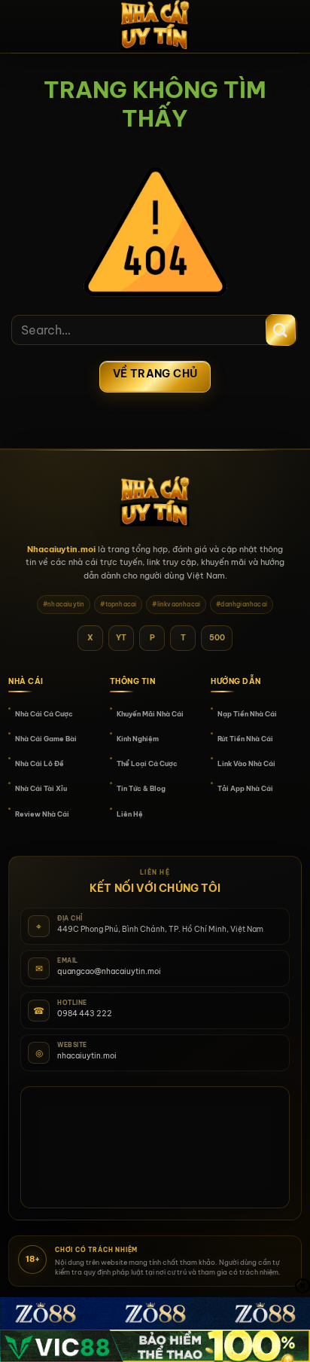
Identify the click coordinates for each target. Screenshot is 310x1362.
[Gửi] (281, 330)
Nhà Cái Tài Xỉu (41, 788)
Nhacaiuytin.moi (61, 549)
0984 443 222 (84, 1013)
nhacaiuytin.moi (87, 1056)
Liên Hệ (130, 814)
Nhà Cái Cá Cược (44, 714)
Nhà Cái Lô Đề (39, 763)
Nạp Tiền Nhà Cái (247, 714)
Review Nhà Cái (42, 814)
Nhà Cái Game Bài (46, 738)
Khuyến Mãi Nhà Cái (150, 714)
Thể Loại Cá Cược (147, 763)
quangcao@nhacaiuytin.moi (109, 971)
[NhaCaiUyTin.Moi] (155, 26)
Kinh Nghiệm (138, 738)
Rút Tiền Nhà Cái (245, 738)
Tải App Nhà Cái (245, 788)
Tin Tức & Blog (141, 788)
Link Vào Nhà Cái (246, 763)
